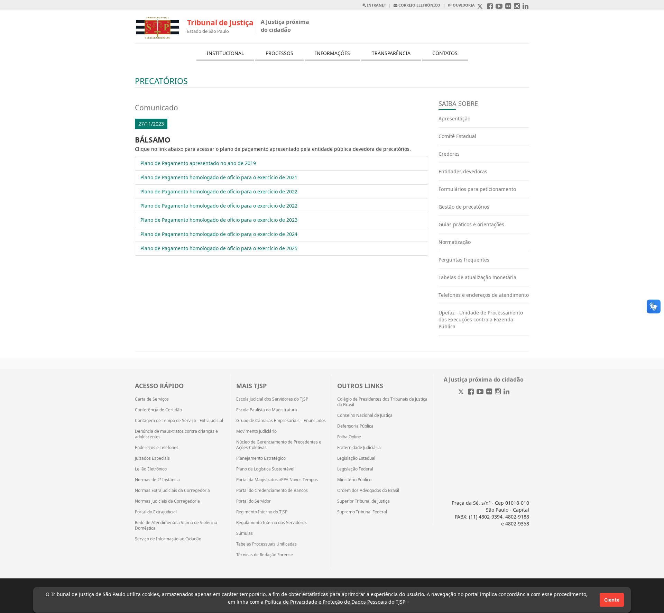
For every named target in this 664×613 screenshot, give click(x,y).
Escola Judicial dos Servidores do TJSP (272, 399)
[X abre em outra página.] (481, 6)
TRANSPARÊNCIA (391, 53)
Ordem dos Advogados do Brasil (368, 490)
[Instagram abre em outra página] (516, 6)
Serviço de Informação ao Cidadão (168, 539)
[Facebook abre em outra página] (490, 6)
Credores (449, 153)
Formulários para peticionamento (477, 189)
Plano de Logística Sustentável (265, 469)
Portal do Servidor (253, 501)
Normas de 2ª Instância (157, 480)
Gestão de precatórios (464, 206)
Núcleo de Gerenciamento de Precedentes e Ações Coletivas (278, 444)
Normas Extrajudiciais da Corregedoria (172, 490)
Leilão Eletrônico (151, 469)
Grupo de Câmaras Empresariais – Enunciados (281, 420)
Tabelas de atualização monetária (477, 277)
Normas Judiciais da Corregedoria (167, 501)
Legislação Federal (355, 469)
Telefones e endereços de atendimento (484, 295)
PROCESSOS (279, 53)
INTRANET (376, 5)
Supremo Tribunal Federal (362, 512)
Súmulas (244, 533)
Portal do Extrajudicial (156, 512)
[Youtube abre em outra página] (499, 6)
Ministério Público (354, 480)
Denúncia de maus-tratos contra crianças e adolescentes (176, 434)
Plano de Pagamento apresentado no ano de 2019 (198, 163)
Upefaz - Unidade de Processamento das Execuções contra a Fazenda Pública (481, 319)
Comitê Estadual (457, 136)
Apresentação (454, 118)
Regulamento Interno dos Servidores (271, 522)
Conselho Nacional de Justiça (365, 415)
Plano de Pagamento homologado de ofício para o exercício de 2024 (218, 234)
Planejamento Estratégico (261, 458)
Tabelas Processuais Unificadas (266, 544)
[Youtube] (480, 392)
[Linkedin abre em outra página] (525, 6)
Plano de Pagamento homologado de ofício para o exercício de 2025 (218, 248)
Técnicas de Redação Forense (264, 555)
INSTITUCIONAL (225, 53)
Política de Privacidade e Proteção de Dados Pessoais (326, 601)
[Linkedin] (506, 392)
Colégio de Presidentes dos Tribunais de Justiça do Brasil (382, 402)
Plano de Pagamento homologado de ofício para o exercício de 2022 (218, 191)
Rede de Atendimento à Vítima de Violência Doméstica (176, 525)
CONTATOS (445, 53)
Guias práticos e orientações (471, 224)
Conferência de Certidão (158, 410)
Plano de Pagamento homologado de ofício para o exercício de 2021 (218, 177)
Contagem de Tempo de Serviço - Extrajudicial (179, 420)
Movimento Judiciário (256, 431)
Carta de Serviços (152, 399)
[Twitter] (462, 392)
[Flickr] (489, 392)
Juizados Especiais (152, 458)
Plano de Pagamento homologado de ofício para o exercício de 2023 (218, 220)
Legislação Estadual (356, 458)
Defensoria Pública (355, 426)
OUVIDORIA (463, 5)
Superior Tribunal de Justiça (363, 501)
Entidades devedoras (463, 171)
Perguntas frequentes (464, 259)
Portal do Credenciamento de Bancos (272, 490)
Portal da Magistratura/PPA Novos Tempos (277, 480)
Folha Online (349, 437)
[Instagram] (497, 392)
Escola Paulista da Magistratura (266, 410)
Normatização (455, 242)
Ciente (611, 599)
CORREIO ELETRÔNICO (418, 5)
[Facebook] (470, 392)
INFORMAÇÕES (332, 53)
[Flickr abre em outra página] (508, 6)
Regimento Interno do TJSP (261, 512)
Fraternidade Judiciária (359, 447)
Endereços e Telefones (156, 447)
